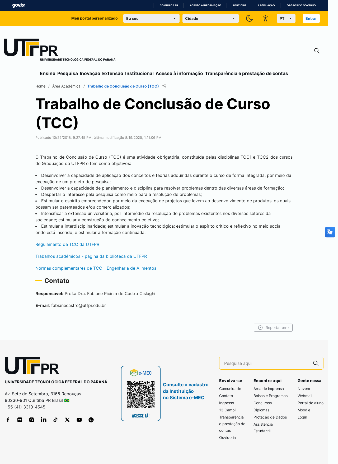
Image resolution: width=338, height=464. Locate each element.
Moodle (304, 410)
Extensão (112, 73)
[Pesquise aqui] (315, 363)
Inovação (90, 73)
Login (302, 417)
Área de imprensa (268, 388)
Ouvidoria (227, 437)
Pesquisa (67, 73)
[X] (67, 420)
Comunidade (230, 388)
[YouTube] (79, 420)
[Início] (60, 51)
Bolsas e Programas (270, 395)
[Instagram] (32, 420)
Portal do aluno (310, 403)
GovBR (18, 5)
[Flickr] (20, 420)
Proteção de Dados (270, 417)
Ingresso (226, 403)
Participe (239, 5)
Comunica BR (169, 5)
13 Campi (227, 410)
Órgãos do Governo (301, 5)
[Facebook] (8, 420)
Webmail (305, 395)
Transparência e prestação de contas (246, 73)
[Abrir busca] (316, 51)
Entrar (311, 18)
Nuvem (304, 388)
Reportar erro (277, 327)
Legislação (266, 5)
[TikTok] (55, 420)
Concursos (262, 403)
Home (40, 86)
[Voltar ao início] (34, 366)
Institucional (139, 73)
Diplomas (261, 410)
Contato (226, 395)
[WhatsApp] (91, 420)
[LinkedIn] (43, 420)
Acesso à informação (205, 5)
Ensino (47, 73)
